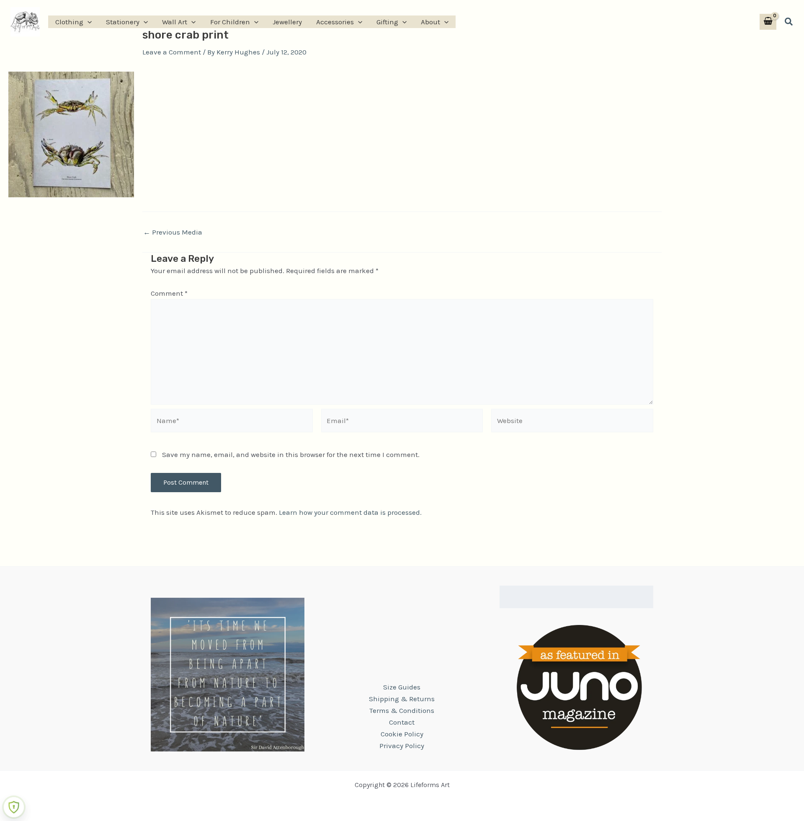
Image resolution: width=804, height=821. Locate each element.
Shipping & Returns (402, 698)
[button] (87, 21)
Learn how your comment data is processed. (350, 512)
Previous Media (172, 232)
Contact (402, 722)
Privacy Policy (401, 745)
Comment (169, 293)
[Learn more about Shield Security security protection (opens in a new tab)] (14, 807)
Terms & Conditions (401, 710)
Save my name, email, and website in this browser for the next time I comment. (291, 454)
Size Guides (401, 687)
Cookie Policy (402, 734)
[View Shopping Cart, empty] (768, 22)
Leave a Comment (171, 52)
